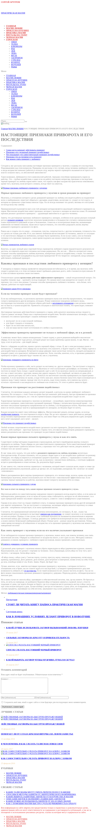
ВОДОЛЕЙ (16, 65)
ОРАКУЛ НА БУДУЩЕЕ (17, 30)
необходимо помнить (10, 414)
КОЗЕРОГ (15, 62)
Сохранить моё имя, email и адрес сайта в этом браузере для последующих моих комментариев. (45, 702)
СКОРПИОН (17, 58)
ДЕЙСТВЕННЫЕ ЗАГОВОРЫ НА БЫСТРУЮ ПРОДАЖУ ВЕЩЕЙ (32, 724)
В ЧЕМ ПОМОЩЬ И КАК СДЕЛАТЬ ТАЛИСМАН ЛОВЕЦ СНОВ (32, 744)
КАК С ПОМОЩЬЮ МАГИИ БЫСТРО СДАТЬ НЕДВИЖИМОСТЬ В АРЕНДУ (41, 803)
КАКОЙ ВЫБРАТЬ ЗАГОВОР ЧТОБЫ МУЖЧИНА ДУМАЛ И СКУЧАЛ (40, 660)
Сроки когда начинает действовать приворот (25, 150)
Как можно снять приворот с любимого (23, 159)
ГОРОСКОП (12, 39)
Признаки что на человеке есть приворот (24, 157)
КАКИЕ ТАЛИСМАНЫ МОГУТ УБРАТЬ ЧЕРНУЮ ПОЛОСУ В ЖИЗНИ (38, 792)
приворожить (37, 593)
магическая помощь (22, 593)
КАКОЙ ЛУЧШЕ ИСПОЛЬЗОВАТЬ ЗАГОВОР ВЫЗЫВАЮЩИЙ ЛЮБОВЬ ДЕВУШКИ (47, 628)
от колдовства (30, 571)
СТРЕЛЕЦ (15, 60)
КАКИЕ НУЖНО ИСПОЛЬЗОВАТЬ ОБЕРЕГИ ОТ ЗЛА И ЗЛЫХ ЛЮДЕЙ (38, 801)
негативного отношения (62, 303)
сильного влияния (15, 220)
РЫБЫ (14, 67)
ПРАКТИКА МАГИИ (16, 33)
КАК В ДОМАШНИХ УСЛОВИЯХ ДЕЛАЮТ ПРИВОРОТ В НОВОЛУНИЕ (48, 616)
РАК (13, 49)
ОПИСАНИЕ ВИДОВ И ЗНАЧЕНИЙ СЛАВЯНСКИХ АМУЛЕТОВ (35, 799)
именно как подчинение (50, 514)
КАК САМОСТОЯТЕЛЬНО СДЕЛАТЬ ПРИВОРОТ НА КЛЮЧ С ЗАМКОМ (36, 758)
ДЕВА (14, 53)
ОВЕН (14, 42)
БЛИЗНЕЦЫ (16, 46)
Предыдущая (11, 600)
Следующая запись (14, 612)
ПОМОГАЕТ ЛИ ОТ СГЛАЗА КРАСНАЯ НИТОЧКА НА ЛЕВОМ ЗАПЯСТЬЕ (37, 734)
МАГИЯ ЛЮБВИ (14, 28)
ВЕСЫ (14, 55)
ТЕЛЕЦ (14, 44)
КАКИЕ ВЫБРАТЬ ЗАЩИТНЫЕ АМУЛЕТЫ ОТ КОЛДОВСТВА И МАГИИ (39, 797)
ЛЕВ (13, 51)
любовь (11, 593)
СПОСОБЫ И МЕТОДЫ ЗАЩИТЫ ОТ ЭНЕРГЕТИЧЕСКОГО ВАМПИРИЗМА (41, 794)
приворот (47, 593)
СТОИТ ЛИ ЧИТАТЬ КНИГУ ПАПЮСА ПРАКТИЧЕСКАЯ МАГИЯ (44, 604)
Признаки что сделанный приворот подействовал (27, 152)
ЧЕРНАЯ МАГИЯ (14, 37)
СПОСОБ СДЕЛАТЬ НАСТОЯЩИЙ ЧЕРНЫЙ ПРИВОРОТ (34, 650)
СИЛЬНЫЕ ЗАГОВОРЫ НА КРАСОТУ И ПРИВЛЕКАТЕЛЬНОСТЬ (38, 638)
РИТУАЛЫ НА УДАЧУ (16, 35)
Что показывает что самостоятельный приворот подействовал (33, 155)
